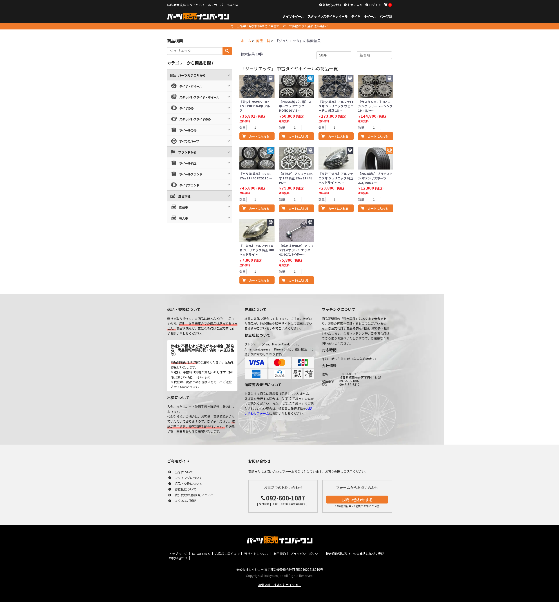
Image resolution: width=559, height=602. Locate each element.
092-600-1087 (285, 497)
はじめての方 (201, 553)
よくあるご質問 (185, 500)
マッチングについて (188, 478)
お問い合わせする (357, 499)
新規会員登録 (331, 5)
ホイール (370, 16)
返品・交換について (188, 483)
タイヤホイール (293, 16)
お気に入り (355, 5)
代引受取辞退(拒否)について (194, 495)
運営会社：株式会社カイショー (279, 585)
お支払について (185, 489)
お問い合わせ (178, 558)
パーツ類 (386, 16)
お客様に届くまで (227, 553)
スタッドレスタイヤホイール (328, 16)
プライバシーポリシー (305, 553)
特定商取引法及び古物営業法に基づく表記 (355, 553)
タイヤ (355, 16)
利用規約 (279, 553)
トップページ (178, 553)
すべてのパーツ (189, 141)
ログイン (374, 5)
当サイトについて (256, 553)
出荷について (184, 472)
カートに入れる (259, 136)
